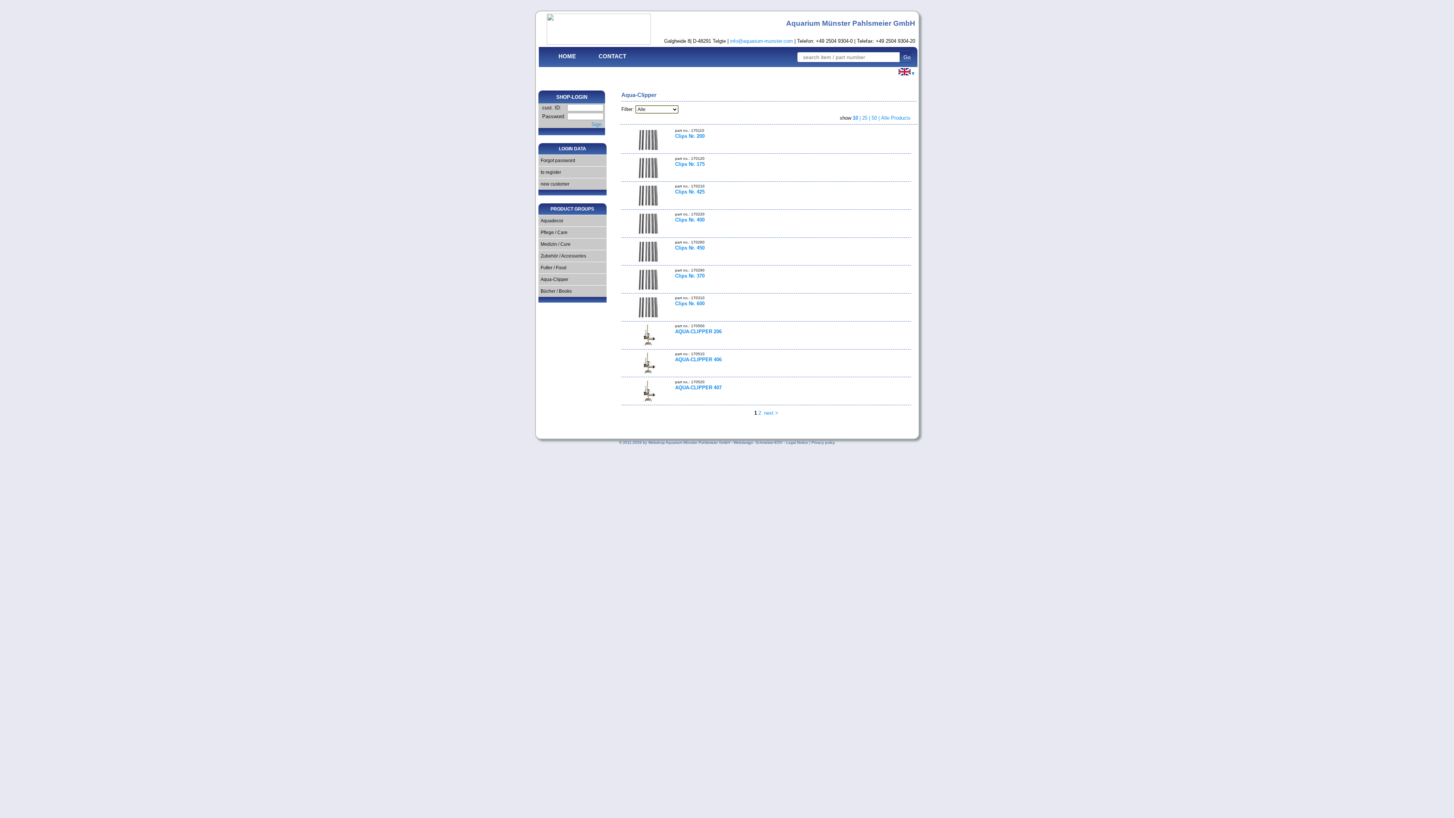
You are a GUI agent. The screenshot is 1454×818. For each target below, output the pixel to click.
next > (770, 413)
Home (567, 56)
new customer (553, 184)
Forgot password (556, 160)
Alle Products (896, 118)
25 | (867, 118)
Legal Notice (797, 442)
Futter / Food (552, 267)
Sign (596, 124)
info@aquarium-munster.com (761, 41)
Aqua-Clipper (553, 279)
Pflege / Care (553, 232)
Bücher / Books (555, 291)
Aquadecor (550, 221)
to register (549, 172)
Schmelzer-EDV (769, 442)
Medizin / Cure (554, 244)
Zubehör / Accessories (562, 256)
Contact (612, 56)
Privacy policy (823, 442)
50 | (876, 118)
